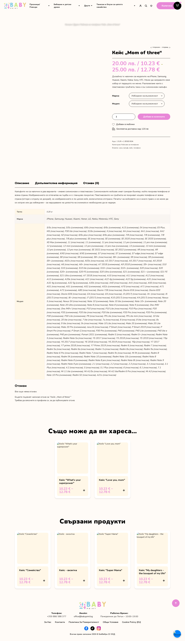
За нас (47, 622)
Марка (115, 95)
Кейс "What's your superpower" (70, 481)
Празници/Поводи (35, 5)
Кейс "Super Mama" (110, 570)
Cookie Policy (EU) (131, 622)
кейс (131, 148)
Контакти (60, 622)
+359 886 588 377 (56, 616)
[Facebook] (86, 628)
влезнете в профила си (37, 400)
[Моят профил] (140, 6)
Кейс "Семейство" (30, 570)
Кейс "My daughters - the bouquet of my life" (152, 572)
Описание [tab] (22, 183)
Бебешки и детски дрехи (62, 5)
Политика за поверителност (84, 622)
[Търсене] (146, 6)
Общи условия (110, 622)
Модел (115, 103)
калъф (125, 148)
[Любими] (151, 6)
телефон (137, 148)
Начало (68, 24)
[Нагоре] (176, 603)
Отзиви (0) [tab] (91, 183)
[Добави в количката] (84, 490)
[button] (125, 124)
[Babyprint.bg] (15, 6)
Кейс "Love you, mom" (112, 480)
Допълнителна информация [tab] (56, 183)
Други (87, 5)
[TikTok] (92, 628)
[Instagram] (99, 628)
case (120, 148)
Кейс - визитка (68, 570)
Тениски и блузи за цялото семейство (110, 5)
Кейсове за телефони (90, 24)
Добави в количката (154, 116)
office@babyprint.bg (83, 616)
